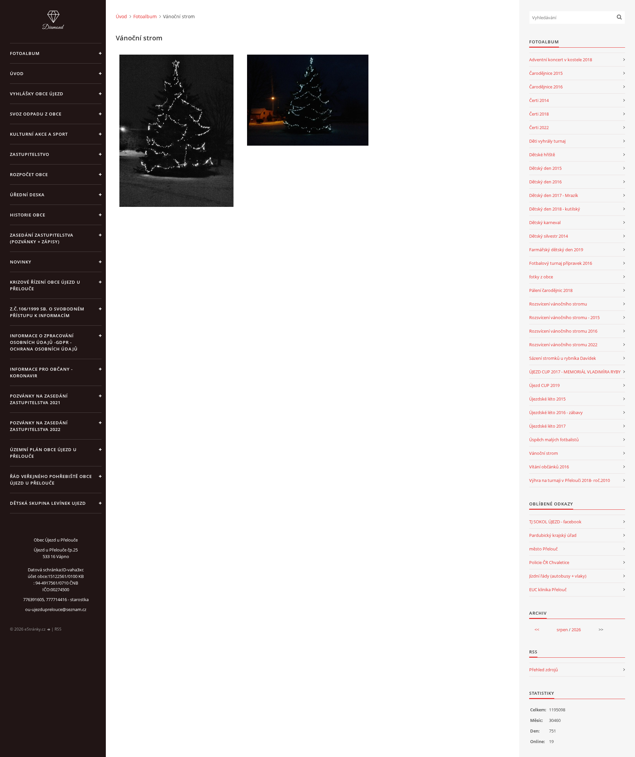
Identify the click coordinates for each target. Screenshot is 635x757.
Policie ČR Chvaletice (549, 562)
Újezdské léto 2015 (547, 399)
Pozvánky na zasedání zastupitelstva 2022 (39, 426)
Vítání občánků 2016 (549, 467)
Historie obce (27, 215)
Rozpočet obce (29, 174)
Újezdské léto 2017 (547, 426)
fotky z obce (541, 277)
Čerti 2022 (539, 127)
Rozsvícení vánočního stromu (558, 304)
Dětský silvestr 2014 (548, 236)
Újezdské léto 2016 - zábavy (556, 412)
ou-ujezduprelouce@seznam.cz (55, 609)
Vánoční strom (543, 453)
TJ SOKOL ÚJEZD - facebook (555, 522)
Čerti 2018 (539, 114)
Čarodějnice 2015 (546, 73)
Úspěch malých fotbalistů (554, 440)
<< (536, 630)
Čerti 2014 (539, 100)
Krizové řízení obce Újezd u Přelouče (45, 285)
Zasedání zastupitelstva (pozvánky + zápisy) (41, 238)
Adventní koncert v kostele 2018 (560, 60)
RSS (58, 629)
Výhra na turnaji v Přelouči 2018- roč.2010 (569, 480)
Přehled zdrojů (543, 670)
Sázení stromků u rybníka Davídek (562, 358)
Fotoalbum (25, 53)
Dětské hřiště (542, 155)
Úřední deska (27, 195)
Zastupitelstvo (29, 154)
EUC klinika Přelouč (548, 589)
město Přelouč (543, 549)
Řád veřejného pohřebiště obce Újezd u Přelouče (51, 479)
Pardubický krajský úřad (552, 535)
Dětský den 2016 (545, 182)
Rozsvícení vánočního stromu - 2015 (564, 317)
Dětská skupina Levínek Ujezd (48, 503)
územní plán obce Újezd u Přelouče (43, 453)
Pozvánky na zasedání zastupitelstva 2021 (39, 399)
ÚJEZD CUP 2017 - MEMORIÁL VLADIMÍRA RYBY (574, 372)
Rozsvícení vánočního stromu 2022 (563, 345)
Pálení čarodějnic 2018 (550, 290)
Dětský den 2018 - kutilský (554, 209)
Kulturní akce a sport (39, 134)
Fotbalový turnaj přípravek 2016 (560, 263)
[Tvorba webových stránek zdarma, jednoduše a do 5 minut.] (49, 629)
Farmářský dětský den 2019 (556, 250)
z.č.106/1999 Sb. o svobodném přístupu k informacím (47, 312)
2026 (576, 630)
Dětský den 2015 (545, 168)
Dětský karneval (545, 222)
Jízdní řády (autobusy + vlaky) (557, 576)
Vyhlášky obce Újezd (37, 94)
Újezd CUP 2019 (544, 385)
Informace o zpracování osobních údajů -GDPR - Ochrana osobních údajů (44, 342)
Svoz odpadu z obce (36, 114)
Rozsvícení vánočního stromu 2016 (563, 331)
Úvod (17, 73)
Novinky (20, 262)
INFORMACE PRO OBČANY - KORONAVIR (41, 372)
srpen (562, 630)
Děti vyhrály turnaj (547, 141)
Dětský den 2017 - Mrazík (553, 195)
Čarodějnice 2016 (546, 87)
